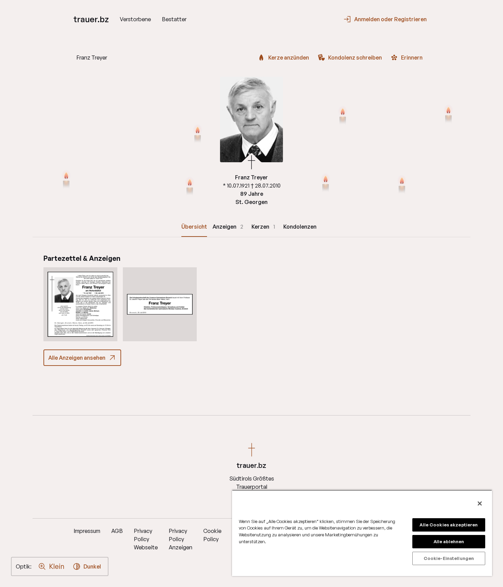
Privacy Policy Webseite (146, 539)
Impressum (87, 530)
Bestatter (174, 19)
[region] (362, 533)
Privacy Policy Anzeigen (180, 539)
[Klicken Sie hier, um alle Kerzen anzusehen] (66, 180)
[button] (80, 304)
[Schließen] (479, 503)
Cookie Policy (212, 535)
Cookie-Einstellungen (449, 558)
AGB (117, 530)
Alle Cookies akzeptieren (449, 524)
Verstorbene (135, 19)
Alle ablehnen (449, 541)
